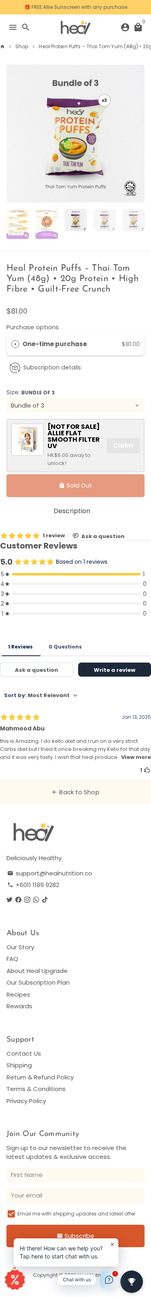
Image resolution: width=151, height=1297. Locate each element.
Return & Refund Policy (40, 1077)
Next (137, 133)
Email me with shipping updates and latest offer (76, 1213)
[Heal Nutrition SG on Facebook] (18, 900)
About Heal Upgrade (37, 971)
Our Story (20, 947)
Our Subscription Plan (38, 982)
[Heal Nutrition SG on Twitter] (9, 900)
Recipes (18, 994)
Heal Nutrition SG (98, 1275)
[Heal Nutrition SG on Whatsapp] (36, 900)
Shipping (19, 1065)
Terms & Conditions (36, 1089)
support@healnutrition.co (49, 873)
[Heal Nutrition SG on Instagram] (27, 900)
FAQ (12, 958)
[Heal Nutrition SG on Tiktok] (45, 900)
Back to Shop (75, 792)
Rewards (19, 1006)
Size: (30, 392)
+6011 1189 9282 (33, 885)
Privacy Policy (26, 1101)
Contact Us (23, 1053)
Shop (21, 46)
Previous (13, 133)
